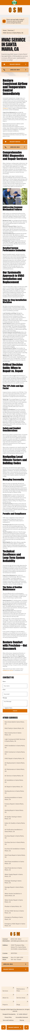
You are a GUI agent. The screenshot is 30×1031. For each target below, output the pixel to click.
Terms (10, 708)
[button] (26, 1027)
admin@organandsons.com (19, 941)
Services (10, 30)
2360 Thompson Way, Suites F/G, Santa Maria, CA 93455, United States (19, 947)
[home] (15, 10)
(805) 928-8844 (16, 939)
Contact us (5, 108)
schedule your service (8, 670)
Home (4, 30)
